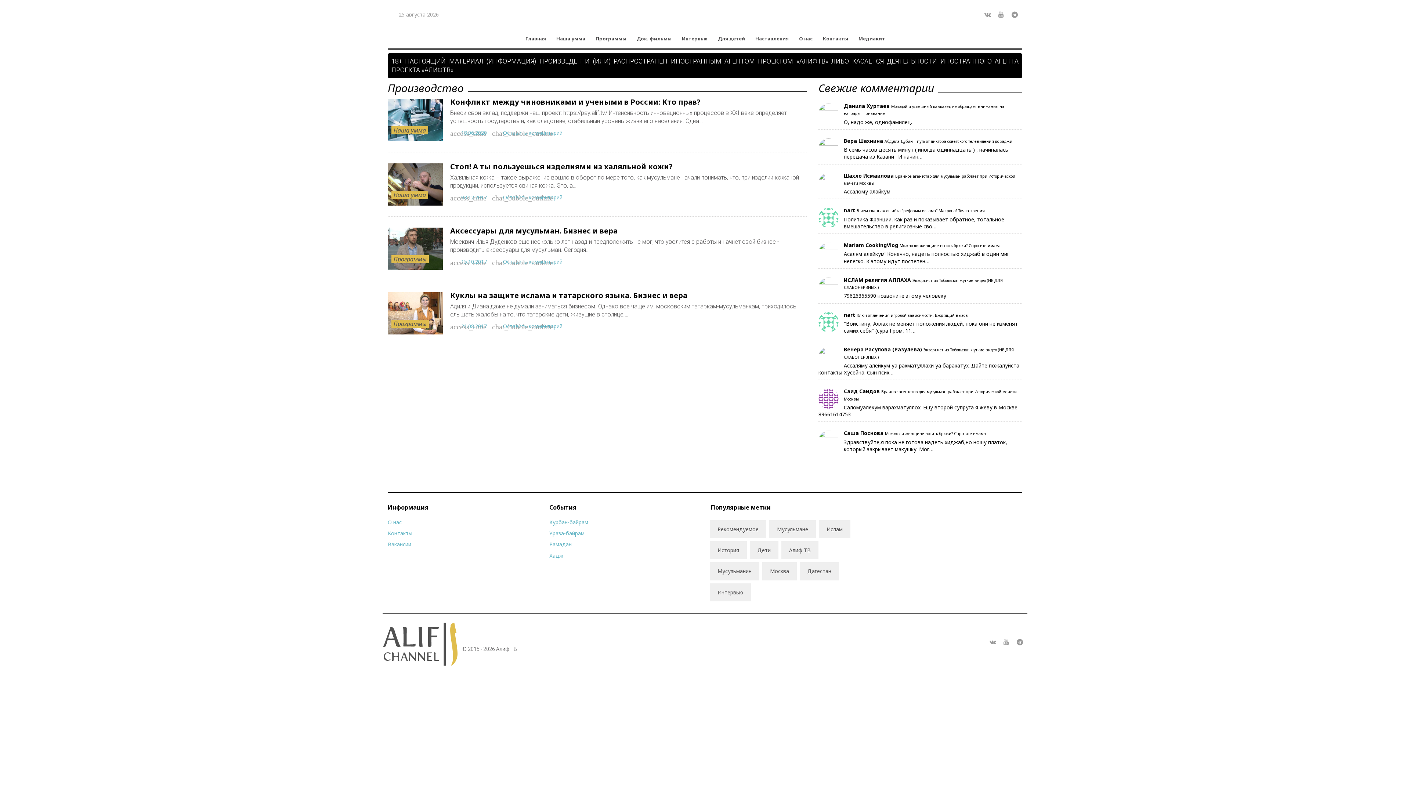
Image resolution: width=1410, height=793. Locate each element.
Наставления (772, 38)
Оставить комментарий (533, 132)
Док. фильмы (654, 38)
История (728, 550)
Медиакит (871, 38)
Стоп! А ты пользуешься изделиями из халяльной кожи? (561, 166)
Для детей (731, 38)
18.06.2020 (474, 132)
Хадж (556, 555)
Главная (535, 38)
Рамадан (560, 544)
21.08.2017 (474, 326)
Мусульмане (792, 529)
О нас (806, 38)
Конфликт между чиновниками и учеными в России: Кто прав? (575, 102)
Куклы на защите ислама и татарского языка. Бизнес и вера (568, 295)
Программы (611, 38)
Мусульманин (734, 571)
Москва (779, 571)
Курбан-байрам (568, 522)
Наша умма (570, 38)
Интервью (695, 38)
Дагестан (819, 571)
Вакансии (399, 544)
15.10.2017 (474, 261)
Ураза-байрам (567, 533)
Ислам (835, 529)
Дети (764, 550)
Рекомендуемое (738, 529)
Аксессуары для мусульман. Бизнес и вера (534, 231)
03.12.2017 (474, 197)
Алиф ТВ (800, 550)
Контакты (835, 38)
